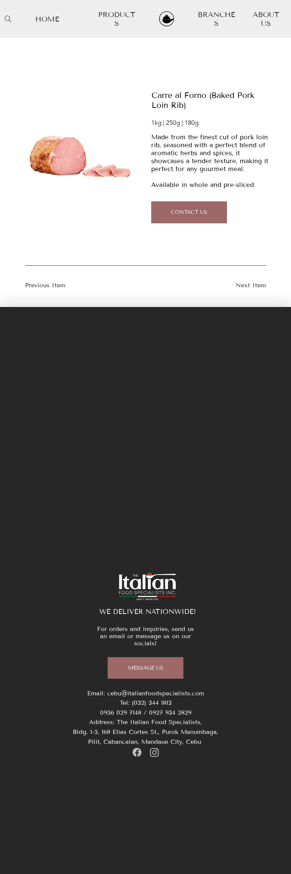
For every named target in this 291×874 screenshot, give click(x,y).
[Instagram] (154, 752)
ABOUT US (266, 19)
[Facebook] (137, 752)
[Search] (8, 19)
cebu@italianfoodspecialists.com (155, 693)
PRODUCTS (116, 19)
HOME (47, 19)
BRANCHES (216, 19)
